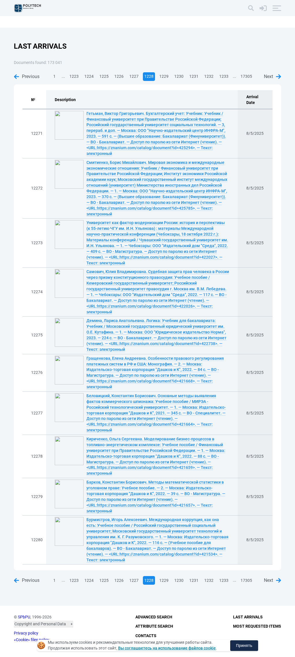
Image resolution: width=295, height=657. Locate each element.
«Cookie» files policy (31, 639)
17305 (246, 76)
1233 (223, 76)
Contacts (145, 635)
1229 (164, 76)
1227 (134, 76)
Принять (244, 645)
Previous (30, 76)
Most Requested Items (257, 626)
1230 (179, 76)
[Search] (251, 8)
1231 (193, 76)
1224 (89, 76)
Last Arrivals (248, 617)
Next (268, 76)
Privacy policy (26, 633)
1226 (119, 76)
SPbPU (24, 617)
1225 (104, 76)
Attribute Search (154, 626)
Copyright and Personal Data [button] (40, 624)
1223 (74, 76)
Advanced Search (153, 617)
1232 (208, 76)
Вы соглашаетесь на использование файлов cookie (167, 648)
